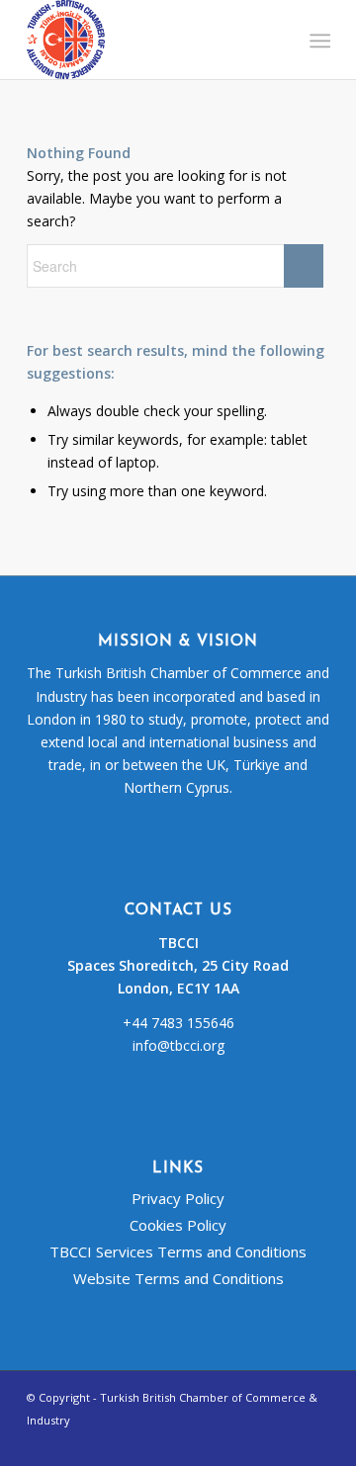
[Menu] (318, 40)
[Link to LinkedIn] (314, 1441)
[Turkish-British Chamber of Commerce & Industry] (148, 39)
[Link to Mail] (285, 1441)
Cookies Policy (178, 1225)
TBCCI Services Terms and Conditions (178, 1251)
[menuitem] (318, 40)
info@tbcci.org (178, 1045)
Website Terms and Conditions (178, 1278)
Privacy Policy (178, 1198)
